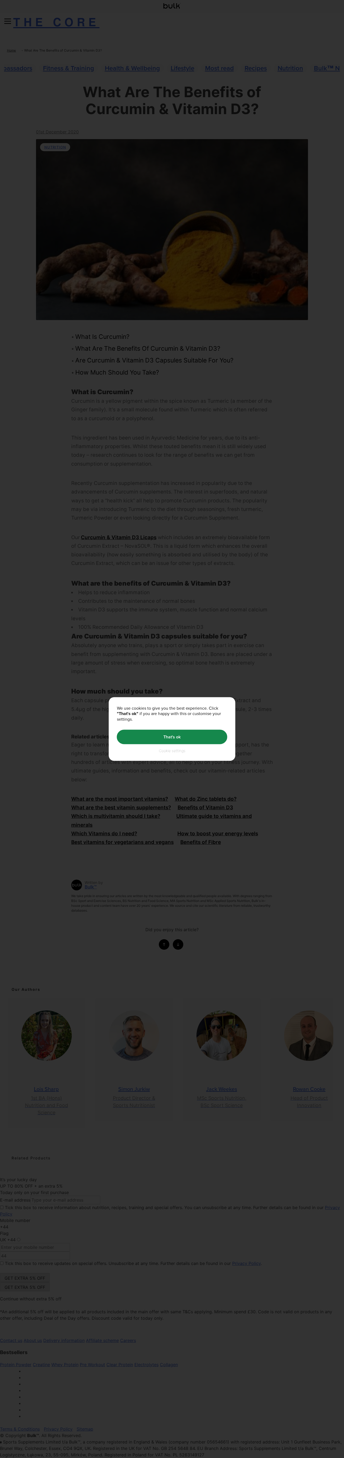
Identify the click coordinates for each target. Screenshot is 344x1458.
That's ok (172, 737)
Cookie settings (172, 750)
